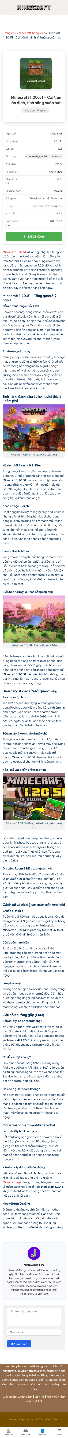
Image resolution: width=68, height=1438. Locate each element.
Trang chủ (9, 33)
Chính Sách (25, 1396)
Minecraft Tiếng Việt (32, 33)
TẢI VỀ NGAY (34, 236)
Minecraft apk (12, 1182)
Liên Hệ (39, 1396)
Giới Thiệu (9, 1396)
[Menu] (5, 7)
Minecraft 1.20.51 (14, 252)
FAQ (39, 1401)
